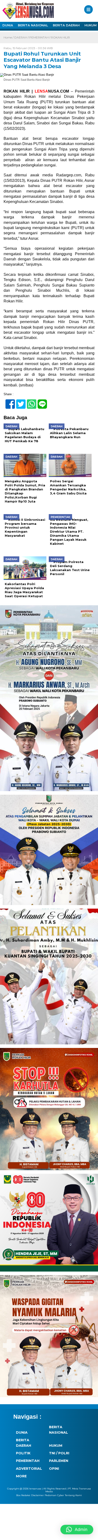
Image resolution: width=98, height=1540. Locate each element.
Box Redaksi (23, 1495)
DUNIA (7, 25)
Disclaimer (37, 1495)
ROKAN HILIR (60, 37)
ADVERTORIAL (29, 1468)
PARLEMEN (58, 1461)
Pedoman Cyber (54, 1495)
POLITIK (23, 1453)
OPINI (54, 1468)
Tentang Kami (73, 1495)
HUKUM (55, 1445)
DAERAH (20, 37)
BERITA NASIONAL (33, 25)
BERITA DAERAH (66, 25)
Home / (9, 37)
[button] (76, 1529)
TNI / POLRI (59, 1453)
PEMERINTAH (39, 37)
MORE (21, 1476)
